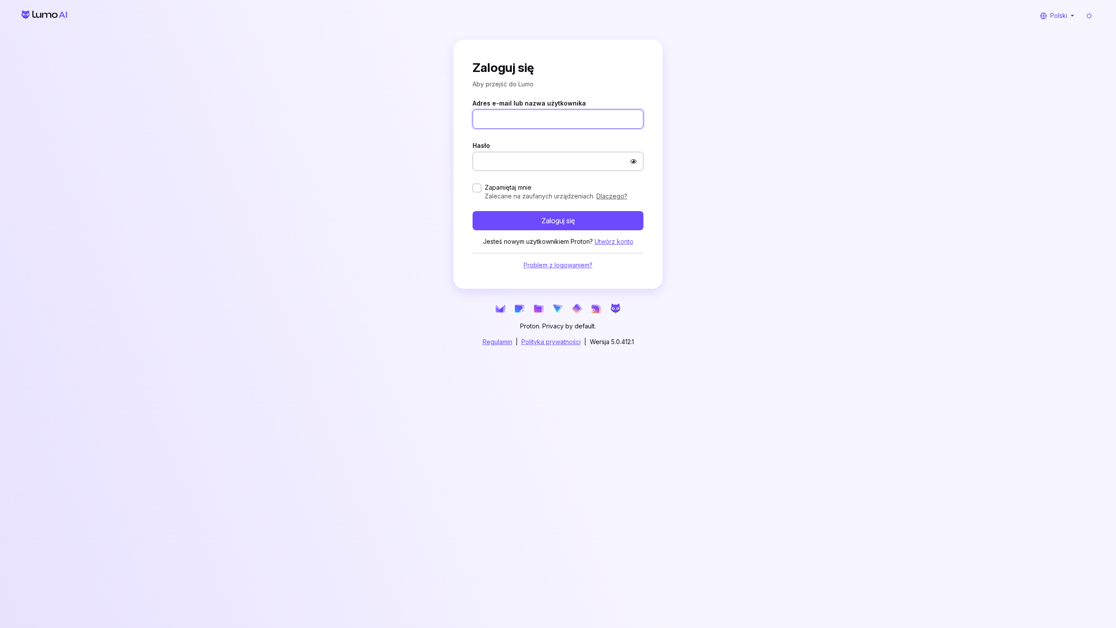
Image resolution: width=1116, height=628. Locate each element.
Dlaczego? (611, 211)
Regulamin (497, 357)
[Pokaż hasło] (633, 177)
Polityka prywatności (551, 357)
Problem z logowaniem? (558, 280)
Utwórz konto (614, 257)
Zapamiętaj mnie (508, 203)
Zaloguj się (558, 236)
